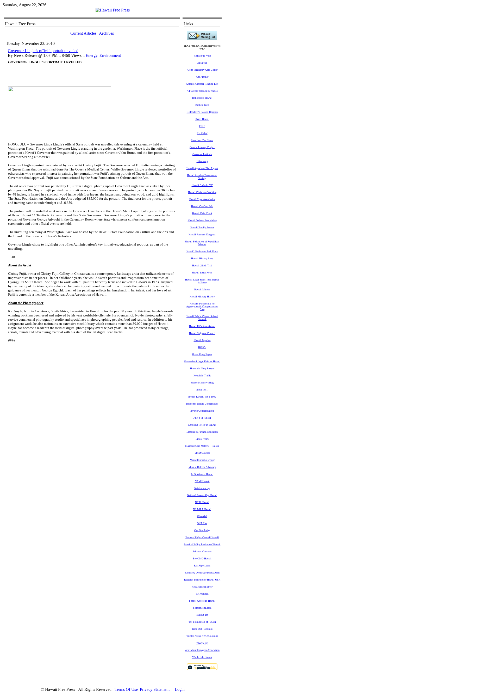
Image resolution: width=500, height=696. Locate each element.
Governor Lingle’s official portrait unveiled (43, 50)
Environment (110, 55)
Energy (91, 55)
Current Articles (83, 33)
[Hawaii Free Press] (113, 10)
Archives (106, 33)
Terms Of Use (126, 689)
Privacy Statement (155, 689)
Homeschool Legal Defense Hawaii (202, 361)
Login (180, 689)
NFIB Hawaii (202, 502)
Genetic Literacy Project (202, 147)
